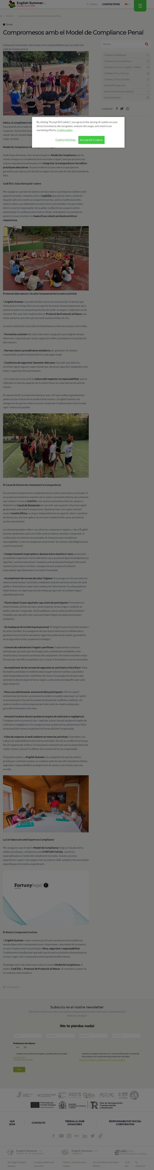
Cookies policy (65, 130)
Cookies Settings (65, 139)
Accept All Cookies (91, 139)
